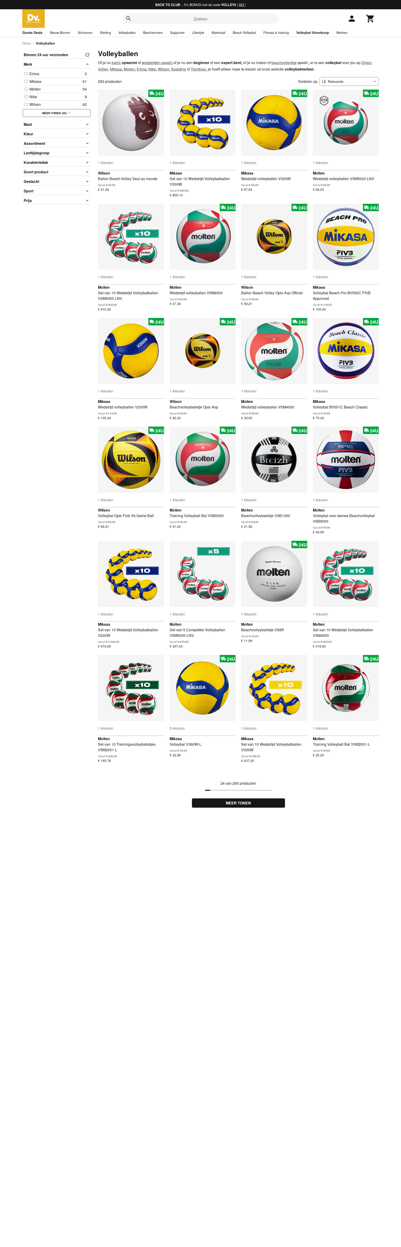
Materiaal (218, 32)
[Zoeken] (128, 18)
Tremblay (198, 69)
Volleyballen (127, 32)
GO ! (242, 4)
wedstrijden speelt (156, 62)
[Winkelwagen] (370, 18)
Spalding (178, 69)
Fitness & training (276, 32)
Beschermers (153, 32)
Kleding (105, 32)
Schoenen (85, 32)
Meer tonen (238, 803)
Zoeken (200, 19)
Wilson (163, 69)
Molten (129, 69)
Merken (342, 32)
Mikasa (116, 69)
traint (116, 62)
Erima (141, 69)
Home (26, 43)
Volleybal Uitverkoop (312, 32)
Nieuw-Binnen (60, 32)
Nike (152, 69)
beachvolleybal (284, 62)
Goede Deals (32, 32)
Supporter (177, 32)
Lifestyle (198, 32)
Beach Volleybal (244, 32)
